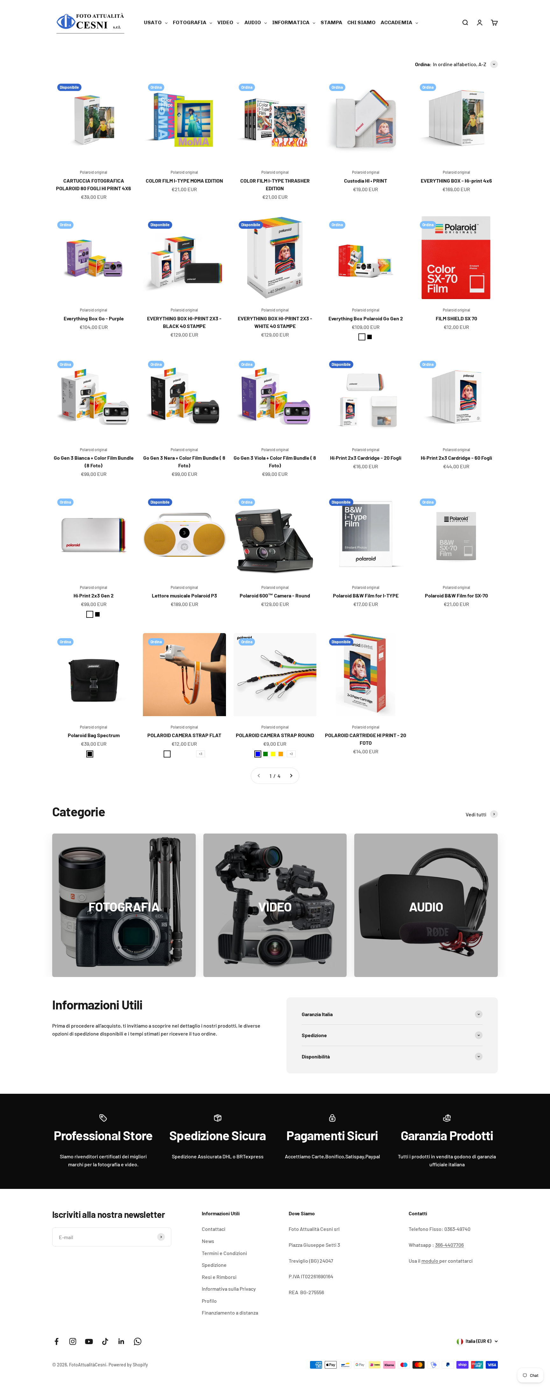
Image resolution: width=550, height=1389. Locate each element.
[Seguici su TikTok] (105, 1341)
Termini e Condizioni (224, 1253)
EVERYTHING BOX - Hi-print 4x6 (456, 181)
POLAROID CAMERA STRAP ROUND (275, 735)
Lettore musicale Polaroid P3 (184, 595)
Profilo (209, 1301)
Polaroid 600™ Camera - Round (275, 595)
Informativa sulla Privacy (229, 1289)
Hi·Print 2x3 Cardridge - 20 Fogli (365, 458)
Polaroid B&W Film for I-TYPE (365, 595)
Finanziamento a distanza (230, 1312)
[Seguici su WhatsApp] (137, 1341)
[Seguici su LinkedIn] (121, 1341)
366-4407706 (449, 1245)
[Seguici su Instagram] (72, 1341)
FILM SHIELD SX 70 (456, 318)
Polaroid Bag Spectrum (94, 735)
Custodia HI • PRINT (365, 181)
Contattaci (213, 1229)
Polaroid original (93, 172)
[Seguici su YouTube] (89, 1341)
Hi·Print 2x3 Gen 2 (94, 595)
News (208, 1241)
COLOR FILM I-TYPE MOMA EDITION (184, 181)
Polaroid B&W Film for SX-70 (456, 595)
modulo (430, 1261)
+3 (200, 754)
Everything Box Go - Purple (94, 318)
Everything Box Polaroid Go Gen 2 (365, 318)
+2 (291, 754)
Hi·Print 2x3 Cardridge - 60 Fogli (456, 458)
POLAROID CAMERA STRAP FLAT (184, 735)
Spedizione (214, 1265)
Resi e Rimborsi (219, 1277)
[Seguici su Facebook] (56, 1341)
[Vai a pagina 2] (291, 776)
